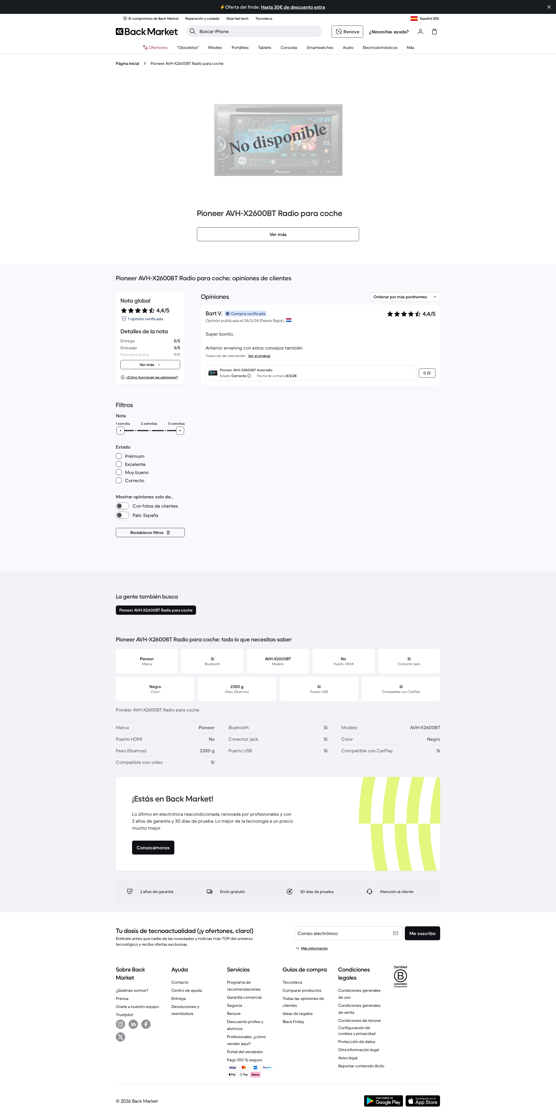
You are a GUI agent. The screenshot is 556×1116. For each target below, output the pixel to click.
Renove (234, 1013)
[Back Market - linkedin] (133, 1024)
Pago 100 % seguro (244, 1059)
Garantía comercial (244, 997)
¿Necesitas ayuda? (389, 31)
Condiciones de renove (359, 1020)
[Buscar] (192, 31)
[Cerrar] (549, 7)
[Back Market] (147, 31)
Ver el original (259, 356)
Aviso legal (347, 1057)
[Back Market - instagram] (120, 1024)
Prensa (122, 998)
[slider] (120, 431)
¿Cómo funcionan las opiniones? (152, 377)
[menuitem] (215, 47)
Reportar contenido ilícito (361, 1066)
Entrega (178, 998)
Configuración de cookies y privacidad (357, 1030)
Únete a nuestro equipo (137, 1006)
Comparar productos (302, 990)
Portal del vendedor (245, 1051)
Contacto (180, 982)
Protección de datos (356, 1041)
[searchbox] (259, 31)
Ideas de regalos (298, 1013)
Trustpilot (124, 1014)
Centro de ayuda (186, 990)
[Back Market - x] (120, 1037)
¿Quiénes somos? (132, 990)
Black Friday (293, 1021)
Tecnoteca (292, 982)
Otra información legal (358, 1049)
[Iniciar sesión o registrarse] (420, 31)
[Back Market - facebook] (146, 1024)
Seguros (234, 1005)
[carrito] (434, 31)
